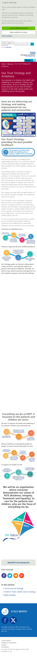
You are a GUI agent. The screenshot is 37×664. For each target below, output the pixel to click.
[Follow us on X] (13, 620)
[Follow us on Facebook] (5, 620)
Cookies (3, 644)
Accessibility (5, 647)
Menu (28, 60)
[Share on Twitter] (9, 575)
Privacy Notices (6, 640)
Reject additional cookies (18, 32)
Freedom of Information (8, 642)
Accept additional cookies (19, 28)
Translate (8, 47)
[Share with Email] (15, 575)
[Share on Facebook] (4, 575)
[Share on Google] (21, 575)
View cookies (7, 36)
